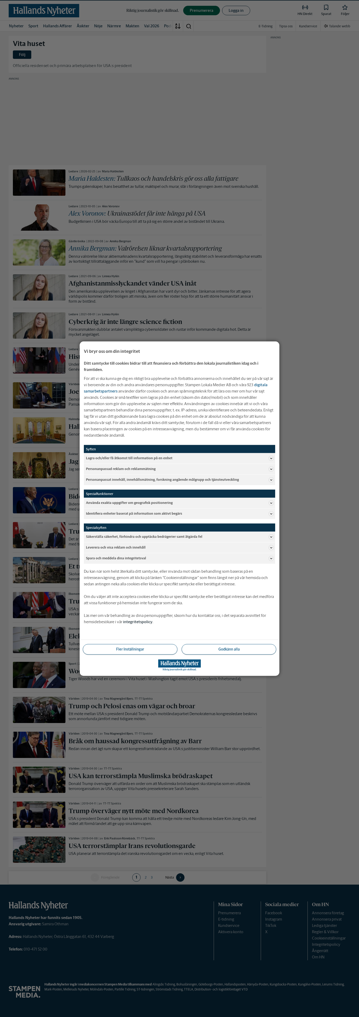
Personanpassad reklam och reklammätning (121, 469)
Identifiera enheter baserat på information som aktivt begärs (134, 513)
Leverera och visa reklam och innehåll (116, 547)
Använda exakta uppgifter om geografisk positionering (129, 502)
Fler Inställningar (130, 649)
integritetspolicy (137, 621)
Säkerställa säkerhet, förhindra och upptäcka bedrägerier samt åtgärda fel (144, 536)
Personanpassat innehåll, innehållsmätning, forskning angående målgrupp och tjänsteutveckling (162, 479)
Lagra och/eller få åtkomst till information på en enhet (129, 458)
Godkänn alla (229, 649)
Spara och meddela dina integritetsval (116, 558)
